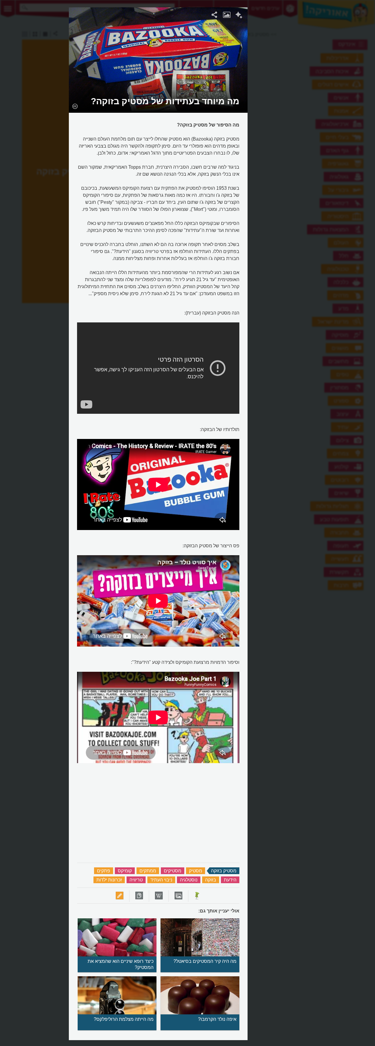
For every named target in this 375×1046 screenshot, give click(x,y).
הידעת (230, 879)
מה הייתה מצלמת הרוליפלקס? (124, 1019)
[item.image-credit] (75, 106)
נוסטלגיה (188, 879)
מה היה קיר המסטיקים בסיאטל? (204, 961)
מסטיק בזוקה (223, 870)
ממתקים (147, 870)
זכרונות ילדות (109, 879)
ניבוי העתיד (161, 879)
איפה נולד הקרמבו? (217, 1019)
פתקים (103, 870)
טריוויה (136, 879)
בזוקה (210, 879)
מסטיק (195, 870)
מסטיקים (172, 870)
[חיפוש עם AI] (239, 15)
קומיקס (125, 870)
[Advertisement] (320, 95)
